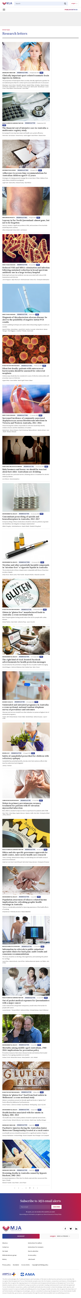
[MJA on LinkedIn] (76, 1228)
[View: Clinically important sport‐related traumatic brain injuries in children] (26, 56)
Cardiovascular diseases (10, 800)
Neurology (5, 753)
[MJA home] (11, 1228)
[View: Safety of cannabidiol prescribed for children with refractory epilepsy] (26, 737)
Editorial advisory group (9, 1255)
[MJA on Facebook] (65, 1228)
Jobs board (31, 1259)
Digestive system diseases (11, 366)
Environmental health (9, 514)
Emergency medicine (8, 73)
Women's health (7, 702)
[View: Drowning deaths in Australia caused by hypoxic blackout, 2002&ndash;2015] (26, 1154)
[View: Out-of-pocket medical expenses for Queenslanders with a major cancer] (26, 981)
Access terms (25, 1265)
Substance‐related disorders (12, 466)
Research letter (30, 123)
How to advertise (33, 1251)
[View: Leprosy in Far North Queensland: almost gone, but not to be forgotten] (26, 201)
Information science (9, 170)
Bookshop (20, 1236)
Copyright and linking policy (40, 1265)
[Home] (7, 4)
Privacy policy (6, 1265)
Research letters (22, 73)
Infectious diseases (8, 265)
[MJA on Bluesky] (70, 1228)
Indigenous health (8, 217)
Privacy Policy (57, 1214)
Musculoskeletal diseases (11, 946)
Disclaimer (16, 1265)
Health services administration (12, 123)
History (4, 1259)
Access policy (32, 1255)
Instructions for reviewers (35, 1247)
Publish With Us (71, 10)
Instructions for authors (35, 1243)
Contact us (5, 1247)
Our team (5, 1251)
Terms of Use (47, 1214)
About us (5, 1243)
